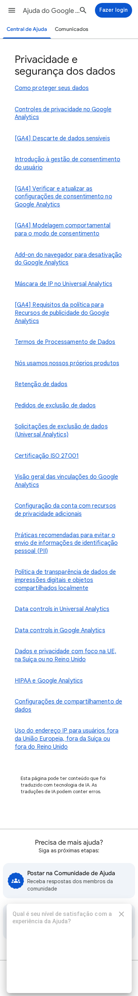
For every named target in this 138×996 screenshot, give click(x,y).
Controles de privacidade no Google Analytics (63, 113)
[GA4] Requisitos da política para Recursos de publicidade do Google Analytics (62, 312)
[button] (12, 10)
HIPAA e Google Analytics (49, 680)
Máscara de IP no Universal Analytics (63, 284)
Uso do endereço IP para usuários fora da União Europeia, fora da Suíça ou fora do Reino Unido (66, 738)
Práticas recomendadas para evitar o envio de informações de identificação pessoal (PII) (66, 543)
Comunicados (71, 29)
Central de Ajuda (27, 29)
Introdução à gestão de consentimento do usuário (67, 163)
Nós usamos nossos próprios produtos (67, 363)
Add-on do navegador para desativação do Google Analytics (68, 259)
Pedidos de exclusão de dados (55, 405)
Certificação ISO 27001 (47, 456)
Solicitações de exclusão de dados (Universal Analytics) (61, 430)
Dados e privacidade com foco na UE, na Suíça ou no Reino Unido (65, 655)
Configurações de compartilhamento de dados (68, 705)
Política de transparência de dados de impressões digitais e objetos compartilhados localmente (65, 580)
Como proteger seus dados (52, 88)
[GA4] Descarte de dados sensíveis (62, 138)
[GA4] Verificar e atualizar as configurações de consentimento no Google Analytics (63, 196)
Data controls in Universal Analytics (62, 609)
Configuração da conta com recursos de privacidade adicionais (65, 510)
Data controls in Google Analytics (60, 630)
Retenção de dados (41, 384)
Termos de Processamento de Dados (65, 342)
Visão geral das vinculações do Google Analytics (66, 481)
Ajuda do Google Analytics (53, 11)
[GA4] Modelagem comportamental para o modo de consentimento (62, 229)
